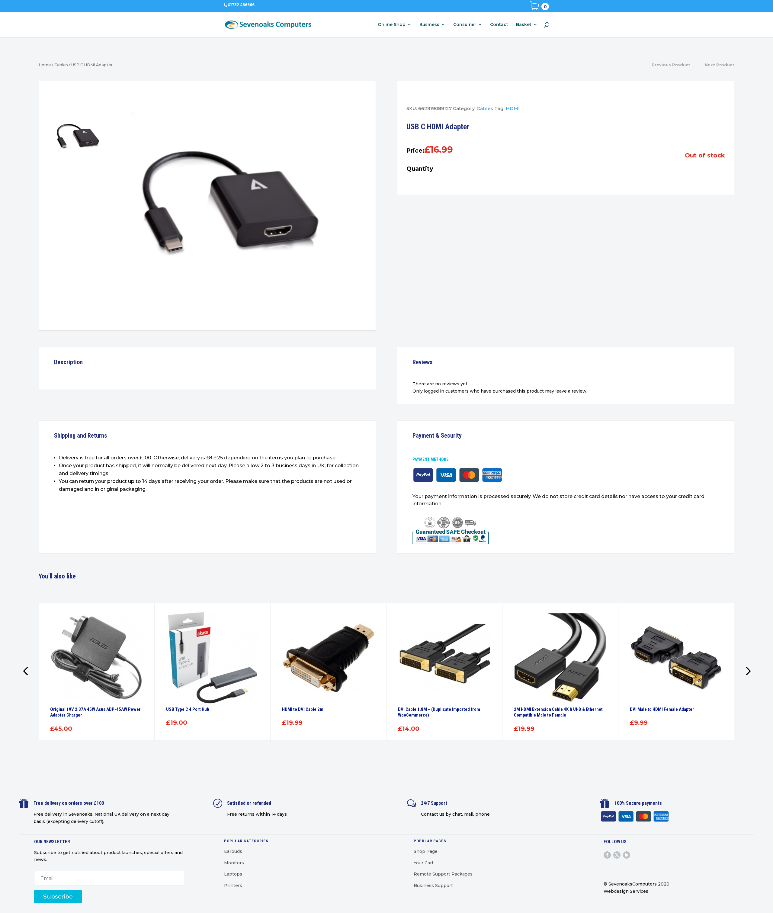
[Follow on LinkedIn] (626, 855)
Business (429, 24)
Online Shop (392, 24)
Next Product (719, 64)
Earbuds (233, 851)
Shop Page (426, 851)
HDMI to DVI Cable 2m (302, 709)
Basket (523, 24)
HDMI (513, 108)
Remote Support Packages (443, 874)
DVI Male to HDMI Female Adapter (662, 709)
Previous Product (671, 64)
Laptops (233, 874)
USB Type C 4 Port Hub (187, 709)
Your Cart (424, 863)
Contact (499, 24)
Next (746, 672)
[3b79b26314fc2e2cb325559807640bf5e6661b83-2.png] (239, 207)
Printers (233, 885)
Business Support (433, 885)
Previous (27, 672)
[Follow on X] (617, 855)
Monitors (234, 863)
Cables (61, 65)
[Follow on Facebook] (607, 855)
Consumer (464, 24)
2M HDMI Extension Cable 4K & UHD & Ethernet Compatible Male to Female (558, 712)
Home (45, 65)
